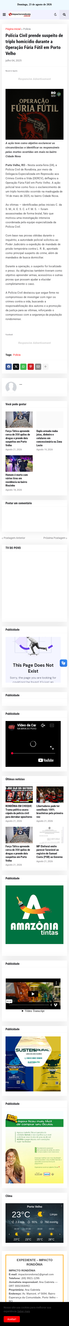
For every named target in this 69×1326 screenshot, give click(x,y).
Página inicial (13, 29)
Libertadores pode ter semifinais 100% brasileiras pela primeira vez (49, 811)
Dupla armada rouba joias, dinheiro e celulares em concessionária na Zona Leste (49, 438)
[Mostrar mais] (45, 367)
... (20, 383)
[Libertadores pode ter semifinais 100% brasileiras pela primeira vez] (50, 794)
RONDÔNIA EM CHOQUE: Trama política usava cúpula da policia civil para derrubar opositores (19, 811)
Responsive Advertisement (34, 79)
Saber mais (23, 1311)
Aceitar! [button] (11, 1319)
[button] (4, 15)
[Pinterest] (31, 367)
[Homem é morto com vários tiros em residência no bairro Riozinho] (19, 463)
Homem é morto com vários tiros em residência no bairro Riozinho (17, 480)
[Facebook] (9, 367)
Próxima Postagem (54, 537)
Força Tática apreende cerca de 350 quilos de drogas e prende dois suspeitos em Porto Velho (18, 438)
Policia (27, 29)
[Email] (38, 367)
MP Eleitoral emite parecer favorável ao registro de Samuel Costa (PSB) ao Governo (49, 852)
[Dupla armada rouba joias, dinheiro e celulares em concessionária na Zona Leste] (50, 419)
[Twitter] (16, 367)
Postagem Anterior (14, 537)
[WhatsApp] (23, 367)
